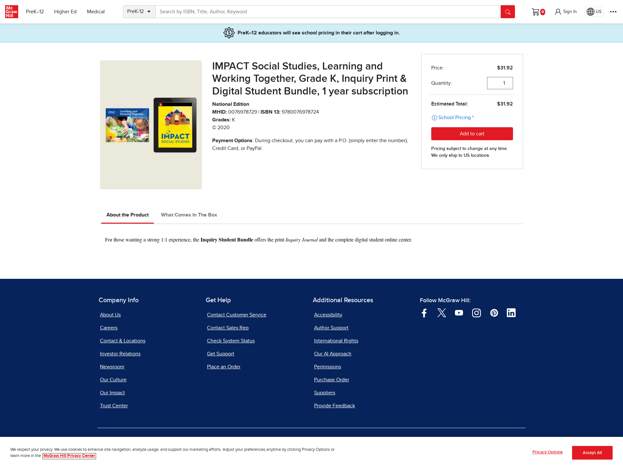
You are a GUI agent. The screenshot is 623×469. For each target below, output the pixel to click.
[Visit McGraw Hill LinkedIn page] (511, 312)
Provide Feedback (334, 405)
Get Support (220, 353)
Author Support (331, 327)
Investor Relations (120, 353)
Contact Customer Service (236, 314)
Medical (96, 11)
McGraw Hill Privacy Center (69, 456)
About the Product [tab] (127, 214)
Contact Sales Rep (228, 327)
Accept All (592, 453)
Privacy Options (547, 452)
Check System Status (231, 340)
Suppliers (324, 392)
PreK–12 (35, 11)
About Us (110, 314)
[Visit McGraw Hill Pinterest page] (494, 312)
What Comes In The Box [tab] (189, 214)
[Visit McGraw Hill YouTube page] (459, 312)
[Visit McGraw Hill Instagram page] (476, 312)
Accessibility (328, 314)
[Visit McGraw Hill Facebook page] (424, 312)
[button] (566, 11)
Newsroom (112, 366)
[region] (311, 453)
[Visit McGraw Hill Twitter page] (441, 312)
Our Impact (112, 392)
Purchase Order (331, 379)
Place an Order (223, 366)
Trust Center (114, 405)
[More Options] (613, 11)
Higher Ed (65, 11)
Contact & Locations (122, 340)
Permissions (327, 366)
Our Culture (113, 379)
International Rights (336, 340)
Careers (108, 327)
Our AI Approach (332, 353)
